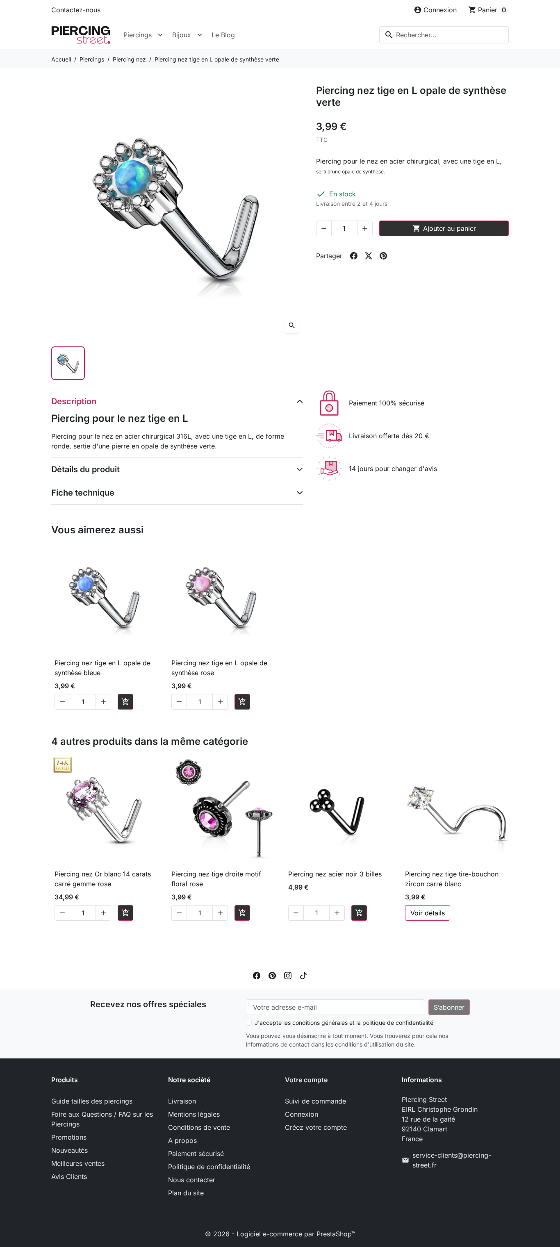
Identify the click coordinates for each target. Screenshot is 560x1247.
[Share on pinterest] (383, 255)
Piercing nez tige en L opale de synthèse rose (219, 668)
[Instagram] (288, 974)
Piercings (137, 35)
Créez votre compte (316, 1127)
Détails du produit (85, 469)
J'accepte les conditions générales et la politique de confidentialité (344, 1022)
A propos (182, 1140)
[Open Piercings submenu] (160, 35)
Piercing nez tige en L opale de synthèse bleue (102, 668)
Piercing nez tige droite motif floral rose (216, 879)
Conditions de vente (199, 1127)
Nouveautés (69, 1150)
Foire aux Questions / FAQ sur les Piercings (102, 1119)
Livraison (182, 1101)
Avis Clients (69, 1176)
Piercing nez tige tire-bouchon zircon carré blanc (452, 879)
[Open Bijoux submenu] (199, 35)
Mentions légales (194, 1114)
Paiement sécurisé (196, 1153)
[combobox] (444, 34)
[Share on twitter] (368, 255)
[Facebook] (257, 974)
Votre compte (306, 1080)
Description (73, 401)
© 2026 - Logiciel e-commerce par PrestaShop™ (280, 1234)
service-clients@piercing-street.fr (451, 1160)
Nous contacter (191, 1180)
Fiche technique (82, 493)
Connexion (301, 1114)
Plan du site (186, 1193)
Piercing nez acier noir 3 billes (335, 874)
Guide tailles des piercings (91, 1101)
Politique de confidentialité (209, 1167)
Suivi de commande (315, 1101)
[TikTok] (303, 974)
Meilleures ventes (78, 1163)
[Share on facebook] (353, 255)
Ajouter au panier (444, 228)
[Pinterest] (272, 974)
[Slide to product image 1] (68, 363)
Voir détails (427, 913)
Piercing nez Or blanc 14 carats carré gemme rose (103, 879)
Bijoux (181, 35)
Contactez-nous (75, 10)
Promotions (69, 1137)
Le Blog (223, 35)
